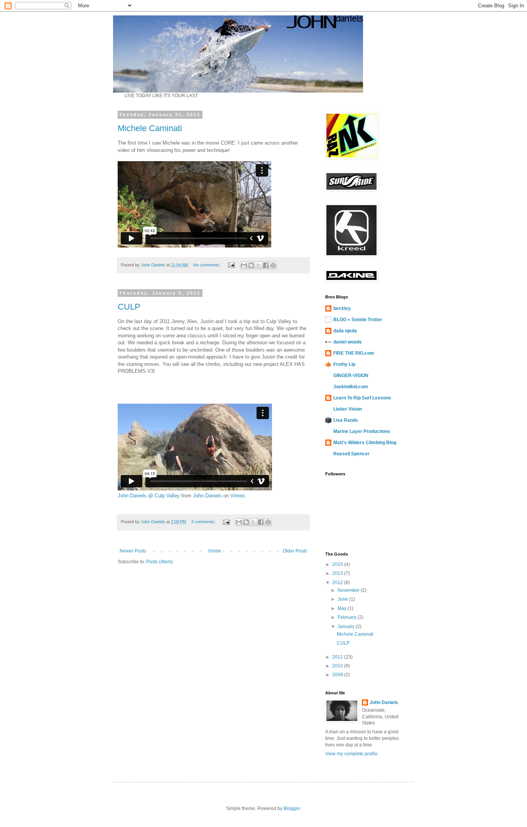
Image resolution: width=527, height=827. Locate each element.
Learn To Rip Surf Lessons (362, 398)
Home (214, 551)
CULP (129, 307)
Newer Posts (133, 551)
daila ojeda (345, 330)
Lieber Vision (347, 409)
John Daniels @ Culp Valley (149, 496)
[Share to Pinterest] (273, 265)
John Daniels (207, 496)
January (347, 626)
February (348, 617)
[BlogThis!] (251, 265)
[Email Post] (231, 265)
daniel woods (347, 342)
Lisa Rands (345, 420)
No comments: (207, 265)
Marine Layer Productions (361, 431)
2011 (338, 657)
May (343, 608)
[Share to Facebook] (266, 265)
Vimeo (237, 496)
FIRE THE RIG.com (353, 353)
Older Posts (295, 551)
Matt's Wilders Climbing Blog (364, 442)
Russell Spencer (351, 453)
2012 (338, 582)
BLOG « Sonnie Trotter (357, 319)
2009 (338, 674)
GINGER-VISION (350, 375)
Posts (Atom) (159, 561)
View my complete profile (351, 753)
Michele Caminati (150, 128)
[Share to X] (258, 265)
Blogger (292, 808)
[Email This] (244, 265)
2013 (338, 573)
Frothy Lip (344, 364)
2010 (338, 666)
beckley (342, 308)
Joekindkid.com (350, 386)
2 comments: (204, 521)
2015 (338, 564)
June (343, 599)
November (349, 590)
